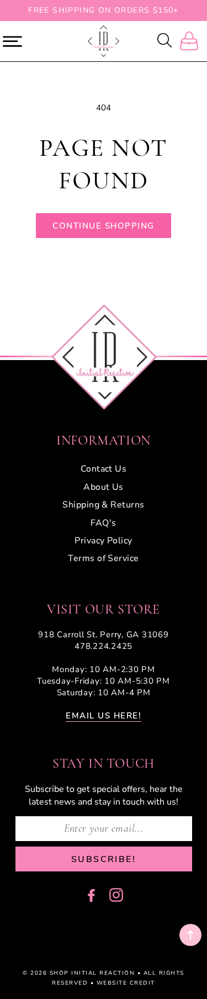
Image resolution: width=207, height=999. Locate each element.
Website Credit (126, 983)
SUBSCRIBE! (103, 859)
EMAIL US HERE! (103, 715)
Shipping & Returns (103, 505)
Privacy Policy (103, 541)
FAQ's (103, 523)
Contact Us (104, 469)
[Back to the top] (190, 935)
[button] (165, 41)
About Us (103, 487)
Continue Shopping (103, 225)
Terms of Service (103, 558)
